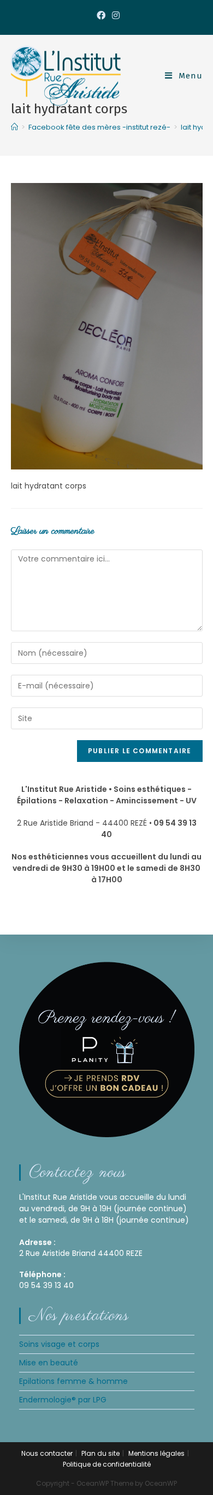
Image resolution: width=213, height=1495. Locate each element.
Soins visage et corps (59, 1344)
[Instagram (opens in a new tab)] (114, 16)
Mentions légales (156, 1453)
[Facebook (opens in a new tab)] (101, 16)
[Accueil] (14, 127)
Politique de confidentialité (107, 1464)
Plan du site (100, 1453)
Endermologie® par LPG (62, 1399)
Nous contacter (47, 1453)
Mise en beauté (48, 1362)
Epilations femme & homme (73, 1381)
